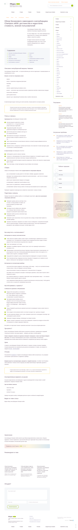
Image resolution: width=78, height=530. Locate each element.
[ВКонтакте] (27, 5)
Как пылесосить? (60, 55)
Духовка (58, 34)
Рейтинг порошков (64, 2)
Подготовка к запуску (12, 58)
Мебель (58, 64)
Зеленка (58, 43)
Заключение (31, 62)
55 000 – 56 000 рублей (14, 348)
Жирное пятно (59, 39)
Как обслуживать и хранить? (14, 62)
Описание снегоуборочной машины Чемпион (17, 53)
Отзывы (30, 56)
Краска (58, 61)
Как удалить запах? (60, 57)
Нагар (58, 68)
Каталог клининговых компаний (53, 2)
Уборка (12, 12)
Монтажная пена (60, 66)
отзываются (13, 354)
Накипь (58, 70)
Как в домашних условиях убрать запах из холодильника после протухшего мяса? (65, 136)
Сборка (9, 56)
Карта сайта (32, 518)
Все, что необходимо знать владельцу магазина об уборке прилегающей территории (65, 147)
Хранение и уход (64, 12)
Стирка (21, 12)
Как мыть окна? (59, 48)
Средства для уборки (50, 12)
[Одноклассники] (29, 5)
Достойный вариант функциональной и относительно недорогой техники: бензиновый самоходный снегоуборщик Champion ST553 (66, 125)
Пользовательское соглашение (35, 521)
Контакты (31, 516)
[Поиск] (72, 6)
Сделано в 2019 (67, 520)
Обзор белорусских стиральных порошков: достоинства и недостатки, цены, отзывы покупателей (64, 158)
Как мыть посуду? (60, 50)
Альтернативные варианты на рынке (36, 58)
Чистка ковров (59, 93)
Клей (57, 59)
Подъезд (58, 73)
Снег (57, 84)
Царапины (58, 91)
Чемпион (60, 105)
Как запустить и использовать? (14, 60)
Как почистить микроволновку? (62, 54)
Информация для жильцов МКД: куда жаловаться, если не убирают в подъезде (64, 142)
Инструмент (59, 45)
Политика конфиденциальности (35, 519)
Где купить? (31, 53)
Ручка (58, 79)
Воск (57, 32)
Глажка (29, 12)
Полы (58, 75)
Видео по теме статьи (33, 60)
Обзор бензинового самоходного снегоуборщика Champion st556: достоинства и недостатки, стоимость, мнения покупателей (66, 109)
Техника (38, 12)
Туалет (58, 89)
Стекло (58, 86)
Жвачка (58, 36)
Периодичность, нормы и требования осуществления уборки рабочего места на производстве (65, 153)
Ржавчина (58, 77)
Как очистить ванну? (60, 52)
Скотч (58, 80)
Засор (58, 41)
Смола (58, 82)
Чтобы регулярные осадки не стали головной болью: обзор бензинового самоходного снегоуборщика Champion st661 (66, 117)
